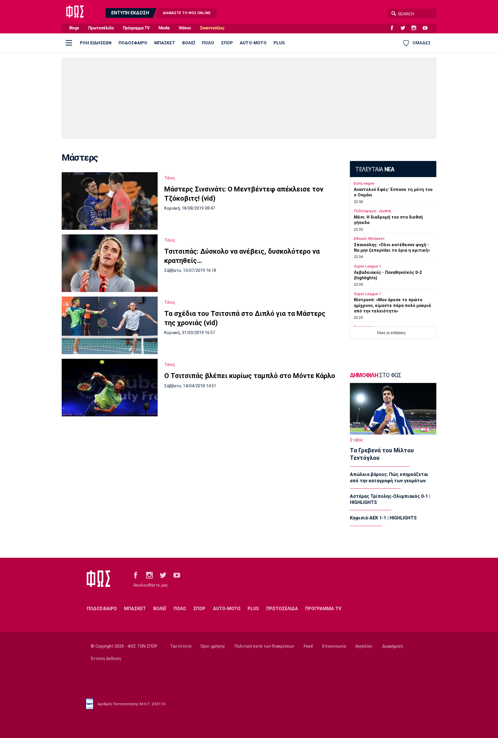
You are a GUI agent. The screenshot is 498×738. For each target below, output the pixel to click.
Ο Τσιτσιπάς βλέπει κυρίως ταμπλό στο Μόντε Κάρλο (249, 376)
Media (164, 28)
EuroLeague (364, 183)
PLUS (279, 42)
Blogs (74, 28)
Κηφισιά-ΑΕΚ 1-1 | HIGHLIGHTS (383, 518)
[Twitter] (405, 28)
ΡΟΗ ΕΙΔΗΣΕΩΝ (96, 42)
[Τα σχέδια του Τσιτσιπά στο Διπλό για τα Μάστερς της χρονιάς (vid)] (110, 325)
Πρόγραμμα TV (136, 28)
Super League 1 (367, 266)
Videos (185, 28)
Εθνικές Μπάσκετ (369, 238)
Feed (308, 646)
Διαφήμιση (392, 646)
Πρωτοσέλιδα (101, 28)
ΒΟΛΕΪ (188, 42)
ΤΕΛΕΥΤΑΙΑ (374, 169)
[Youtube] (427, 28)
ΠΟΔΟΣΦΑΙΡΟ (132, 42)
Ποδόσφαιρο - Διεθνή (372, 211)
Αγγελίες (364, 646)
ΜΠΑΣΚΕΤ (164, 42)
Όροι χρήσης (213, 646)
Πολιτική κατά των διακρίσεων (264, 646)
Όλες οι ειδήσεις (391, 333)
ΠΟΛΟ (208, 42)
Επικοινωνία (334, 646)
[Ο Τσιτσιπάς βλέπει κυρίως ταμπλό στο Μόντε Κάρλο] (110, 387)
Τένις (169, 178)
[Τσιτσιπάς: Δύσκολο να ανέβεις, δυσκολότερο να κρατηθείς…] (110, 263)
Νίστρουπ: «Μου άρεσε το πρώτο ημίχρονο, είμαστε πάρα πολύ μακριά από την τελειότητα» (392, 305)
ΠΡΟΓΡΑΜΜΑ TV (323, 608)
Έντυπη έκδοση (106, 658)
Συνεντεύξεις (212, 28)
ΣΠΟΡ (227, 42)
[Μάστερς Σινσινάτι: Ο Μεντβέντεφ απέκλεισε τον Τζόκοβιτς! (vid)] (110, 201)
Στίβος (356, 440)
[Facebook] (394, 28)
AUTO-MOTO (253, 42)
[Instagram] (416, 28)
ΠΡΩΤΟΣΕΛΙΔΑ (282, 608)
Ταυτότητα (180, 646)
